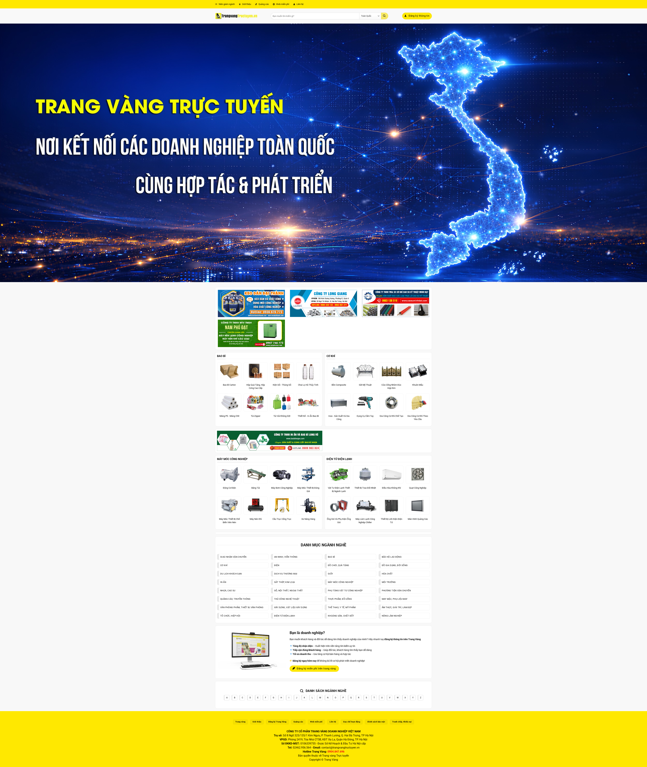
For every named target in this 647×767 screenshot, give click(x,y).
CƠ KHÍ (331, 356)
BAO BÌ (221, 356)
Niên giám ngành (226, 4)
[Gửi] (384, 16)
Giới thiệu (246, 4)
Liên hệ (299, 4)
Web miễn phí (282, 4)
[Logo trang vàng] (236, 16)
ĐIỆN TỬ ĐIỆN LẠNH (339, 459)
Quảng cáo (263, 4)
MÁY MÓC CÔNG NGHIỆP (232, 459)
